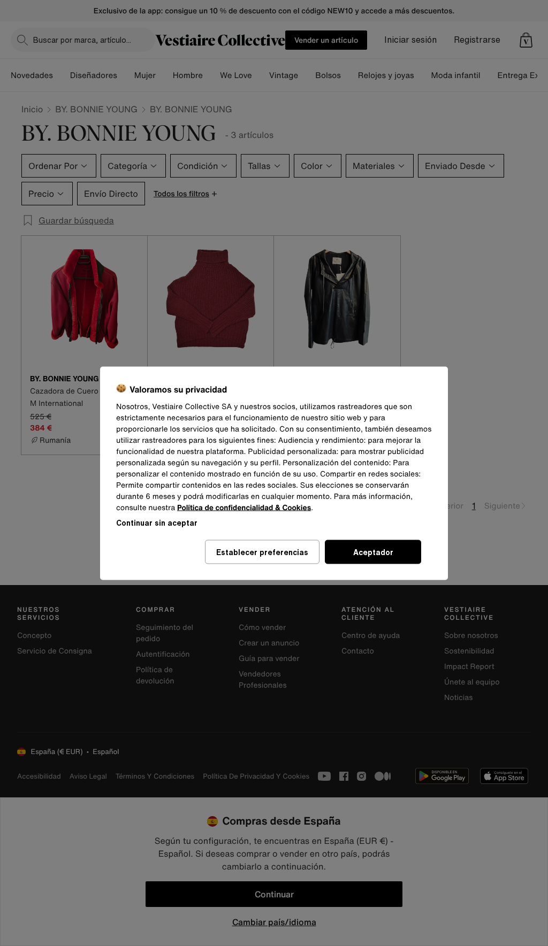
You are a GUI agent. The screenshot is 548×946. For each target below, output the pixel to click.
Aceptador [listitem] (373, 551)
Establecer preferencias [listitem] (262, 551)
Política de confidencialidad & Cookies (244, 507)
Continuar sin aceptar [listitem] (156, 522)
